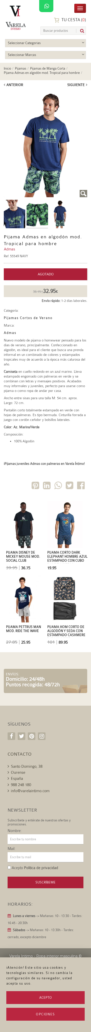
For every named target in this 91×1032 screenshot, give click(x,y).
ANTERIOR (14, 85)
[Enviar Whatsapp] (58, 486)
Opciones (45, 1014)
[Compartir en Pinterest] (35, 486)
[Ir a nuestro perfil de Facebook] (11, 736)
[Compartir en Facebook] (81, 486)
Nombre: (15, 831)
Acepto (45, 997)
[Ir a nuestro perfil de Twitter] (21, 736)
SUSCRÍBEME (45, 882)
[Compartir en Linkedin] (47, 486)
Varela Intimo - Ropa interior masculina (43, 956)
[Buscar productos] (80, 30)
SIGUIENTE (76, 85)
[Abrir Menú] (80, 8)
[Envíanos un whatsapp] (46, 6)
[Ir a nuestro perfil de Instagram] (42, 736)
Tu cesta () (73, 19)
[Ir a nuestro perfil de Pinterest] (31, 736)
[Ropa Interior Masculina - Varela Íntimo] (16, 18)
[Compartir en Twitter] (70, 486)
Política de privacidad (41, 868)
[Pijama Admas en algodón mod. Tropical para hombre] (45, 144)
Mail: (11, 849)
